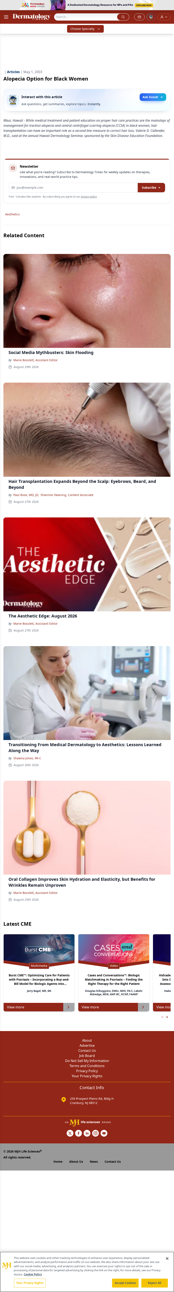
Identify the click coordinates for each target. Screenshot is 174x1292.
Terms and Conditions (87, 1065)
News (94, 1162)
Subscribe (149, 187)
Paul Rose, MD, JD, (26, 495)
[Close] (167, 1258)
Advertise (87, 1045)
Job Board (87, 1055)
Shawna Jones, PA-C (27, 758)
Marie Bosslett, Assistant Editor (35, 360)
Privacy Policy (87, 1071)
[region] (87, 1272)
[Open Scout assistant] (151, 17)
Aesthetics (12, 214)
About (87, 1040)
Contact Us (87, 1050)
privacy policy (89, 196)
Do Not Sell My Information (87, 1060)
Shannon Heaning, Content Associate (67, 495)
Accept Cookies (125, 1283)
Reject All (154, 1283)
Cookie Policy (33, 1274)
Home (57, 1162)
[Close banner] (168, 5)
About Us (76, 1162)
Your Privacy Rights (87, 1076)
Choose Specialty (82, 29)
